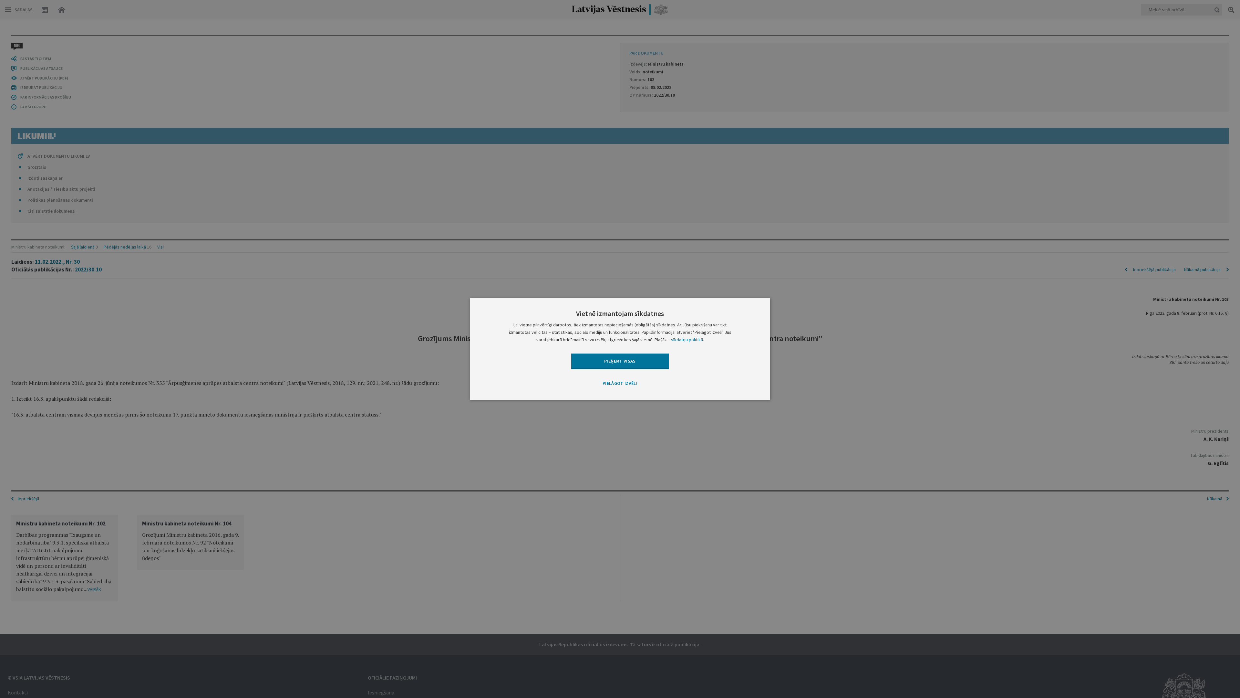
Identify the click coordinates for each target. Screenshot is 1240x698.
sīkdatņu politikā (687, 340)
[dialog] (620, 349)
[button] (620, 383)
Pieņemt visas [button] (620, 361)
